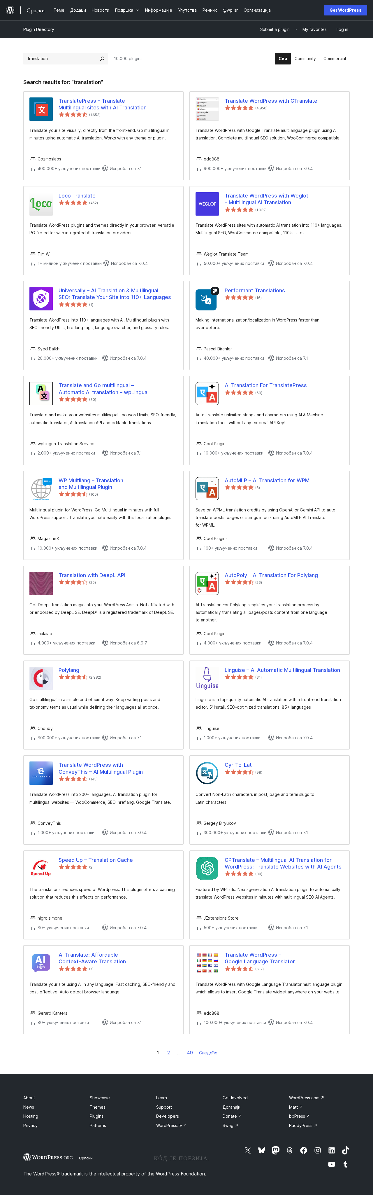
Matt (296, 1107)
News (28, 1107)
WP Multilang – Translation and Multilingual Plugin (91, 483)
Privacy (30, 1125)
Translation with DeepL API (92, 575)
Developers (167, 1116)
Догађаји (231, 1107)
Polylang (69, 670)
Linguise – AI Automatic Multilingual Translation (282, 670)
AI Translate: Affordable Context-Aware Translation (92, 958)
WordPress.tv (171, 1125)
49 (190, 1053)
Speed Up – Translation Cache (96, 860)
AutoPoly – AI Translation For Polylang (271, 575)
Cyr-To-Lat (238, 765)
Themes (97, 1107)
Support (164, 1107)
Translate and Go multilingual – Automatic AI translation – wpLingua (103, 388)
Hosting (30, 1116)
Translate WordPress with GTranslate (271, 101)
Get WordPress (346, 10)
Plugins (96, 1116)
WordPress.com (306, 1097)
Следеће (208, 1052)
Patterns (98, 1125)
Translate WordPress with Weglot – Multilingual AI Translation (266, 199)
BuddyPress (303, 1125)
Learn (161, 1097)
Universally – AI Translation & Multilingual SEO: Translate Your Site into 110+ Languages (115, 293)
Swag (230, 1125)
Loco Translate (77, 196)
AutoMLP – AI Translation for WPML (268, 480)
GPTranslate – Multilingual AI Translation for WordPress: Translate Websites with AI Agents (283, 863)
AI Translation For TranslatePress (266, 385)
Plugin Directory (38, 29)
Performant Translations (255, 290)
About (29, 1097)
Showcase (100, 1097)
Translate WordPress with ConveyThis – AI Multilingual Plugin (101, 768)
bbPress (299, 1116)
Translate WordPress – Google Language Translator (260, 958)
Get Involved (235, 1097)
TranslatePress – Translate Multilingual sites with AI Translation (103, 104)
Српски (86, 1158)
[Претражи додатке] (102, 58)
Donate (232, 1116)
